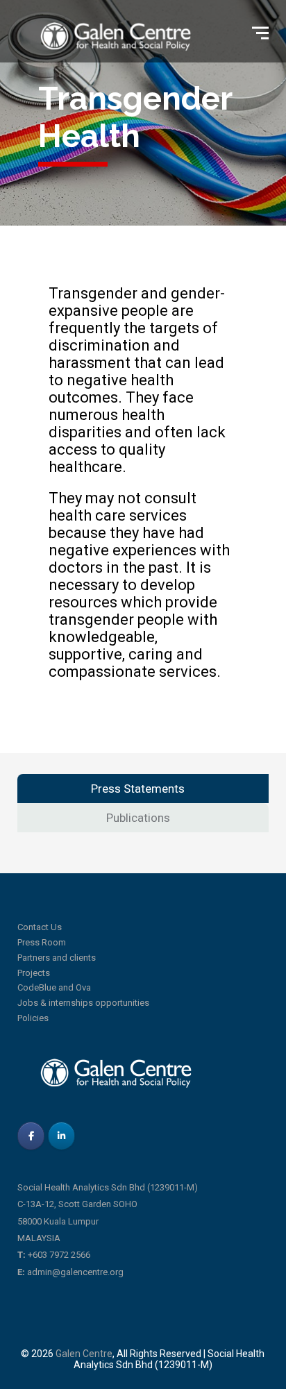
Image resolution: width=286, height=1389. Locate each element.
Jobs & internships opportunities (83, 1002)
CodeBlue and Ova (54, 987)
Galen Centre (84, 1353)
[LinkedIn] (61, 1136)
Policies (33, 1018)
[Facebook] (30, 1136)
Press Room (41, 942)
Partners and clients (56, 957)
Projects (33, 973)
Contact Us (39, 927)
